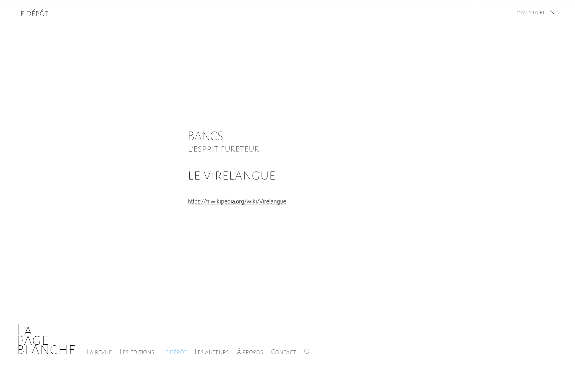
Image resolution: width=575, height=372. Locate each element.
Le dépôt (174, 351)
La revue (99, 351)
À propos (250, 351)
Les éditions (137, 351)
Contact (283, 351)
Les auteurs (212, 351)
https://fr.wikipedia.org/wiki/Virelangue (237, 200)
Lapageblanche (46, 339)
